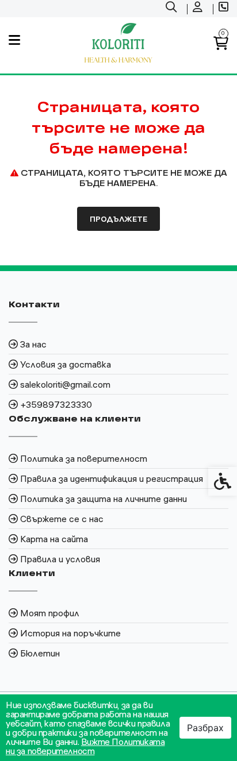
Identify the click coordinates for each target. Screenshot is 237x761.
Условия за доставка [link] (65, 364)
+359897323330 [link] (56, 404)
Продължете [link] (118, 219)
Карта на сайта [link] (54, 538)
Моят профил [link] (49, 613)
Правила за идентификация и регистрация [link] (111, 478)
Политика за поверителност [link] (83, 458)
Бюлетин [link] (40, 653)
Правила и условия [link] (60, 559)
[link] (172, 8)
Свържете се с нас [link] (62, 518)
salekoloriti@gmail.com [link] (65, 384)
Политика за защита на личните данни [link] (103, 498)
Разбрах (205, 727)
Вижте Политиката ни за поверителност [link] (85, 746)
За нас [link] (33, 344)
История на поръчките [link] (70, 633)
